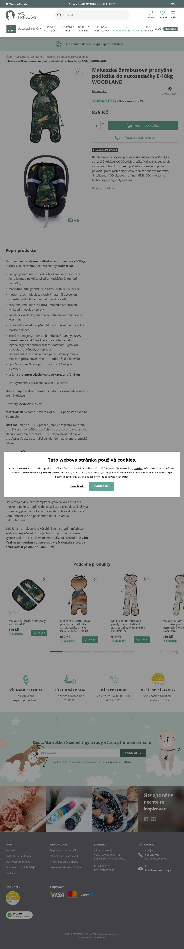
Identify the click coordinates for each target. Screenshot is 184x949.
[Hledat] (59, 15)
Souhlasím (101, 486)
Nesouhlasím (77, 486)
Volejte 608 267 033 (83, 4)
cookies (138, 468)
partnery (46, 472)
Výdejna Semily (18, 4)
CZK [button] (173, 4)
